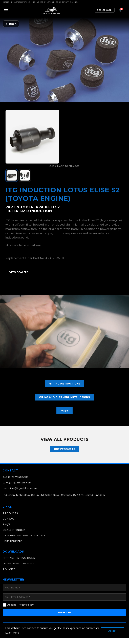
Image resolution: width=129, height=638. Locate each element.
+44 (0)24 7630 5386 (15, 477)
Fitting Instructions (64, 383)
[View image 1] (11, 175)
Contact (9, 518)
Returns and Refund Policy (24, 535)
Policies (9, 569)
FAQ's (64, 410)
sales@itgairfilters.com (17, 482)
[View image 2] (24, 175)
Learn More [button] (12, 632)
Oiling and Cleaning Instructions (64, 397)
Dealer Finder (14, 529)
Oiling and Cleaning (18, 563)
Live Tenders (13, 541)
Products (10, 513)
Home (6, 2)
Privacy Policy (25, 604)
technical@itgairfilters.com (20, 488)
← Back (11, 23)
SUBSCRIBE (64, 612)
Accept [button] (112, 630)
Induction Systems (20, 2)
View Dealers (18, 272)
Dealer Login (104, 10)
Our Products (64, 449)
